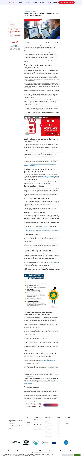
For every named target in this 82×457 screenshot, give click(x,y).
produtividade (41, 109)
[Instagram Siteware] (60, 450)
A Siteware (20, 2)
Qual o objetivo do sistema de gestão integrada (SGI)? (15, 26)
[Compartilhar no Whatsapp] (19, 49)
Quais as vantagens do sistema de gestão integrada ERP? (16, 29)
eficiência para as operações (48, 360)
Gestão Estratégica (30, 11)
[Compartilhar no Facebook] (14, 49)
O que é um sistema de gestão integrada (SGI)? (15, 24)
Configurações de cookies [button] (68, 454)
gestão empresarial (52, 188)
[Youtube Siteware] (70, 450)
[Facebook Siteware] (50, 450)
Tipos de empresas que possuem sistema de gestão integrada (15, 35)
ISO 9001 (52, 262)
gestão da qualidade (46, 149)
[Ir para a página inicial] (11, 2)
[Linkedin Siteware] (40, 450)
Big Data (46, 226)
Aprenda (35, 2)
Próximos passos (13, 36)
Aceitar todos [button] (77, 454)
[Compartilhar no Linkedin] (11, 49)
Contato (49, 2)
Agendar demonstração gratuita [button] (66, 2)
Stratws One (32, 395)
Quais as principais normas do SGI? (15, 32)
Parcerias (42, 2)
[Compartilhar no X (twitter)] (16, 49)
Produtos (28, 2)
